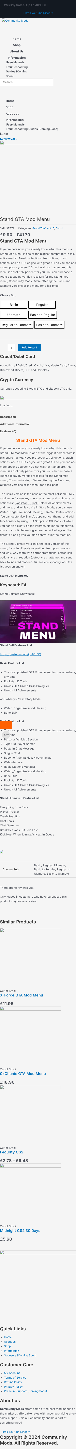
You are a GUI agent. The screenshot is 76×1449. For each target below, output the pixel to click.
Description (8, 416)
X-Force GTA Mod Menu (21, 995)
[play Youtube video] (38, 621)
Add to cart (29, 347)
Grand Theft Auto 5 (43, 228)
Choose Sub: (8, 295)
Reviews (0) (8, 431)
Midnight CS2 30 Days (20, 1230)
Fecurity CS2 (11, 1152)
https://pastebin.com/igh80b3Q (20, 654)
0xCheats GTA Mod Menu (23, 1073)
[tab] (38, 416)
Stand (59, 228)
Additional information (15, 424)
